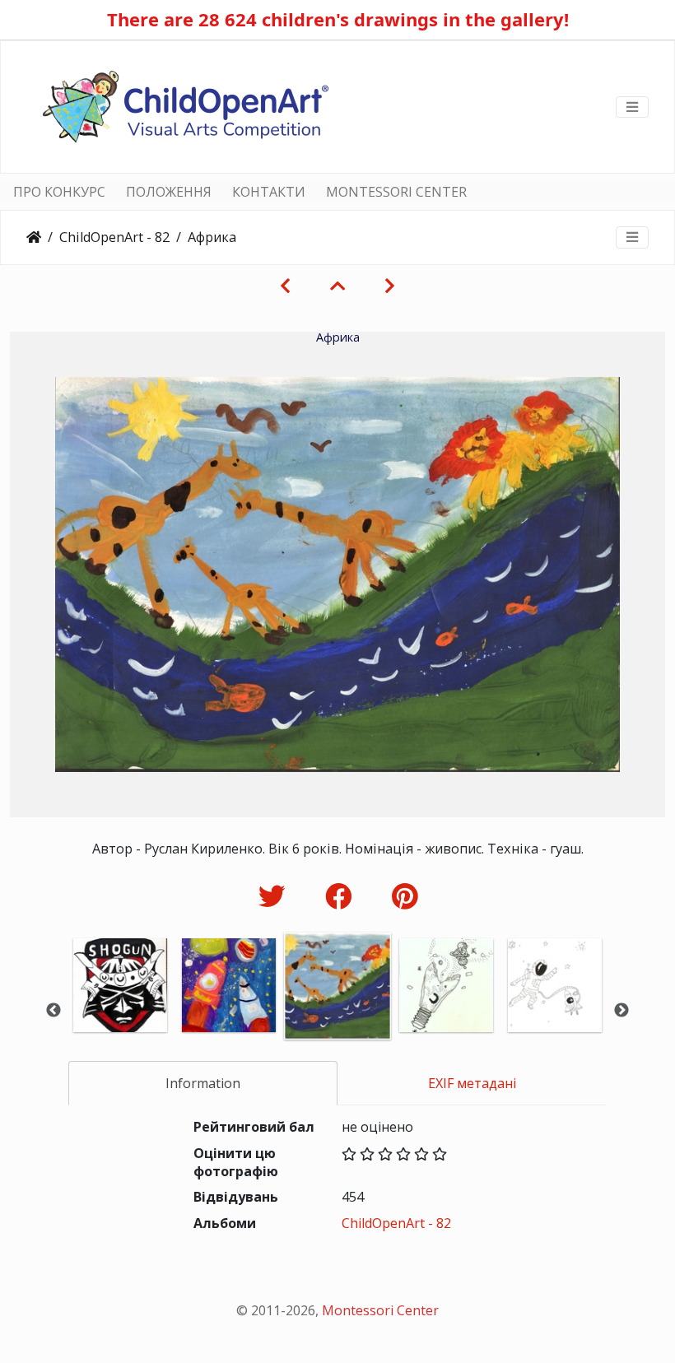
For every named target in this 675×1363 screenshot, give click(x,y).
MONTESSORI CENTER (396, 192)
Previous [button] (53, 1010)
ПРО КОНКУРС (59, 192)
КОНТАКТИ (268, 192)
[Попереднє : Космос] (285, 285)
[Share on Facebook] (342, 895)
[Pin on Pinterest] (404, 895)
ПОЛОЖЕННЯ (169, 192)
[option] (120, 1008)
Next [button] (621, 1010)
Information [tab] (202, 1083)
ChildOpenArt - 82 (114, 237)
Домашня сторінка (33, 237)
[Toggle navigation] (632, 107)
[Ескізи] (337, 285)
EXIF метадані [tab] (472, 1083)
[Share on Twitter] (275, 895)
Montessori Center (380, 1310)
